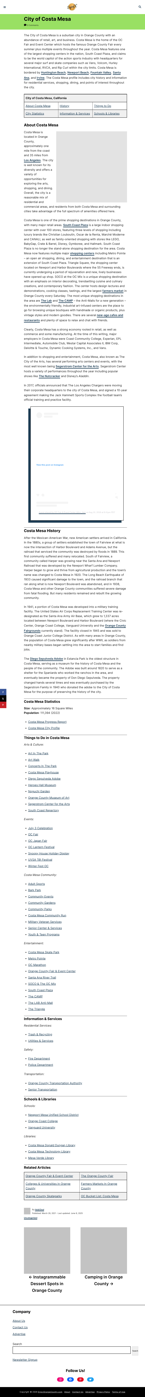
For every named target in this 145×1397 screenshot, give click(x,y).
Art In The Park (38, 753)
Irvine (40, 77)
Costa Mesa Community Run (47, 915)
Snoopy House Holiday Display (48, 853)
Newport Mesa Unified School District (53, 1115)
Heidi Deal (39, 1209)
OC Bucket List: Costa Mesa (100, 1196)
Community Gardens (42, 902)
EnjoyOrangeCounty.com (50, 1392)
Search (17, 1344)
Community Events (40, 896)
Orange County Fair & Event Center (52, 971)
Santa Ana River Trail (42, 977)
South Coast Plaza (75, 225)
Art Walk (34, 759)
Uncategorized (30, 1218)
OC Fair (33, 834)
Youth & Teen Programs (43, 934)
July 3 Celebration (40, 828)
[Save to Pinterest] (3, 705)
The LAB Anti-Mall (40, 1003)
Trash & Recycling (40, 1034)
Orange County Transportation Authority (55, 1083)
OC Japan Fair (37, 840)
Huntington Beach (53, 72)
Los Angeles (32, 160)
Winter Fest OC (38, 866)
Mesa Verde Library (41, 1158)
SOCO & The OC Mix (42, 983)
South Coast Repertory (43, 810)
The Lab (46, 300)
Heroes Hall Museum (42, 785)
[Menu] (4, 7)
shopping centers (82, 253)
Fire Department (39, 1058)
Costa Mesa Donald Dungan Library (51, 1145)
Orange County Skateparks (44, 1196)
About (67, 1392)
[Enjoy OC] (72, 7)
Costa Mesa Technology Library (49, 1151)
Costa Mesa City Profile (44, 728)
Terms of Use (118, 1392)
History (64, 106)
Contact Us (20, 1327)
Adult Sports (36, 884)
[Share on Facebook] (3, 692)
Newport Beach (78, 72)
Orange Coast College (43, 1121)
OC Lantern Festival (41, 847)
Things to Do (102, 106)
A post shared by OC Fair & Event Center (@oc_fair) (62, 512)
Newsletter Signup (25, 1359)
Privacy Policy (103, 1392)
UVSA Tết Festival (40, 859)
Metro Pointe (37, 958)
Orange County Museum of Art (48, 797)
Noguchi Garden (39, 791)
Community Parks (40, 909)
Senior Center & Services (45, 928)
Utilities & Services (40, 1040)
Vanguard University (41, 1127)
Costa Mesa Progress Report (47, 722)
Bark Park (34, 890)
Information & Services (75, 113)
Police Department (40, 1065)
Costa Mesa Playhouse (43, 772)
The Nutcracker (49, 376)
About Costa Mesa (38, 106)
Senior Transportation (42, 1089)
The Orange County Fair (97, 1176)
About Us (19, 1321)
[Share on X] (3, 698)
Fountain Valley (100, 72)
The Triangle (36, 1009)
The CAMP (65, 300)
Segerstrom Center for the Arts (77, 366)
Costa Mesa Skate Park (43, 952)
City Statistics (35, 113)
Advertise (19, 1334)
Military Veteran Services (45, 922)
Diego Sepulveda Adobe (46, 658)
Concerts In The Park (42, 766)
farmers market (112, 291)
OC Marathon (37, 965)
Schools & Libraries (107, 113)
